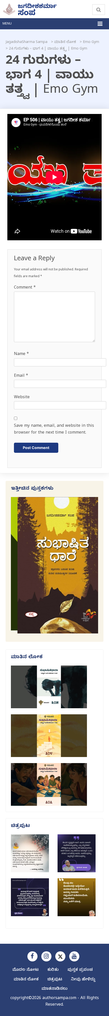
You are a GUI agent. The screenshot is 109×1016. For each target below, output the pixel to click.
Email (21, 376)
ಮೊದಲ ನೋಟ (25, 970)
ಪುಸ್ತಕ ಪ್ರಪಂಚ (80, 970)
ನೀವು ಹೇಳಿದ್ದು (83, 980)
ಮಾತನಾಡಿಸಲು (54, 989)
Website (22, 397)
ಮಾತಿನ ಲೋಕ (26, 980)
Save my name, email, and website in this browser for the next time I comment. (54, 429)
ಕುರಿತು (53, 970)
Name (21, 354)
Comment (25, 288)
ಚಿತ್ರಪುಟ (54, 980)
